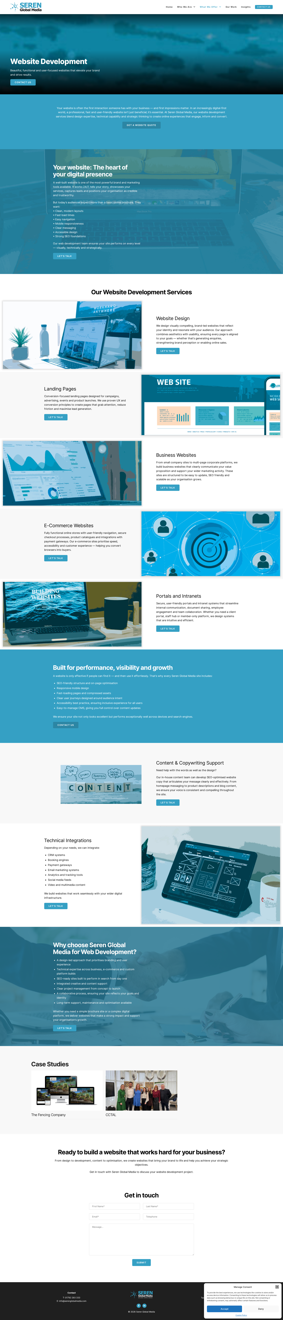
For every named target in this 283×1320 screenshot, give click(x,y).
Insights (246, 7)
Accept (224, 1308)
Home (169, 7)
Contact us (263, 7)
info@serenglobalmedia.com (72, 1301)
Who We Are (184, 7)
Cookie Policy (241, 1315)
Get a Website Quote (141, 125)
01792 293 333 (72, 1297)
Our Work (231, 7)
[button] (277, 1286)
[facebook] (139, 1306)
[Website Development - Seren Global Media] (26, 7)
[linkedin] (144, 1306)
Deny (261, 1308)
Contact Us (23, 82)
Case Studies (50, 1064)
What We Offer (209, 7)
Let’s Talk (64, 256)
